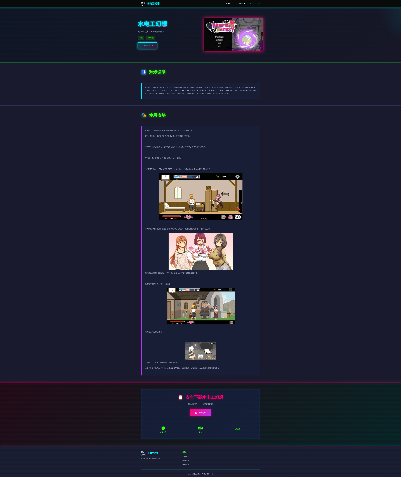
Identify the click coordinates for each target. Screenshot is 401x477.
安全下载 (255, 4)
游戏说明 (227, 4)
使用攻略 (242, 4)
